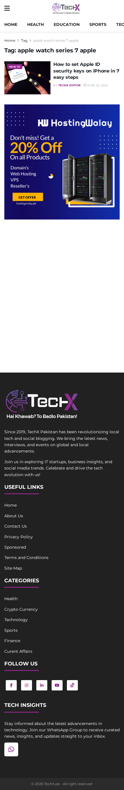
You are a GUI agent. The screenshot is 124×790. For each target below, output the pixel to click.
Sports (97, 24)
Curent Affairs (18, 651)
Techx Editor (69, 85)
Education (67, 24)
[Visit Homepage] (66, 8)
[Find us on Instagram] (26, 685)
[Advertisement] (62, 290)
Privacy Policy (18, 536)
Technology (16, 619)
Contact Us (15, 526)
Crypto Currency (21, 609)
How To (14, 66)
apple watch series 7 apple (55, 40)
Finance (12, 640)
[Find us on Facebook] (11, 685)
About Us (13, 515)
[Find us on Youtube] (57, 685)
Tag (24, 40)
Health (35, 24)
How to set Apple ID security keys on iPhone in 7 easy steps (86, 71)
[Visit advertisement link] (62, 162)
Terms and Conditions (26, 557)
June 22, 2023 (97, 85)
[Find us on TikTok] (72, 685)
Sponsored (15, 547)
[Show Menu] (7, 8)
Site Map (13, 568)
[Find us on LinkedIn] (41, 685)
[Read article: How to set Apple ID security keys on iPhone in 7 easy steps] (27, 77)
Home (10, 24)
